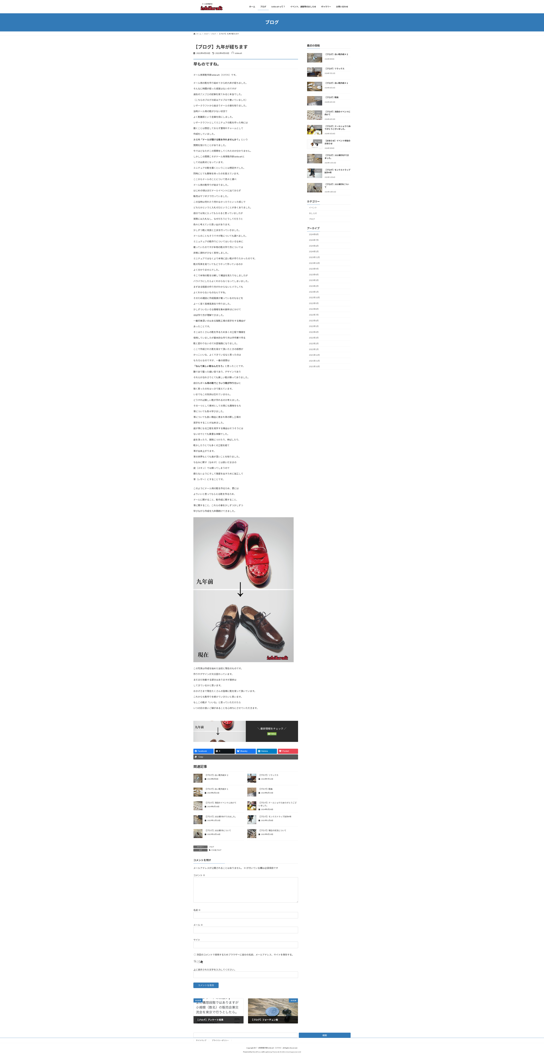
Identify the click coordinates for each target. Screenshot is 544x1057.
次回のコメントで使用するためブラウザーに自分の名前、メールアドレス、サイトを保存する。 (245, 954)
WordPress (256, 1052)
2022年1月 (314, 349)
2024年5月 (314, 251)
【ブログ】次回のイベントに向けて (220, 802)
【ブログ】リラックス (268, 775)
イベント (313, 207)
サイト (196, 939)
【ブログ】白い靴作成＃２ (217, 775)
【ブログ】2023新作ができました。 (221, 816)
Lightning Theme (271, 1052)
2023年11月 (314, 257)
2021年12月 (314, 355)
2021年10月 (314, 366)
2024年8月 (314, 234)
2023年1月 (314, 291)
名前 (197, 910)
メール (198, 925)
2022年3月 (314, 337)
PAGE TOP (529, 1022)
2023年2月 (314, 286)
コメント (199, 875)
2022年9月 (314, 303)
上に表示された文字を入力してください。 (214, 969)
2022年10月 (314, 297)
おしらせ (313, 213)
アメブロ (204, 94)
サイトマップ (201, 1040)
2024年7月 (314, 240)
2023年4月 (314, 274)
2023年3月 (314, 280)
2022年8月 (314, 309)
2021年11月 (314, 360)
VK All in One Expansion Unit (290, 1052)
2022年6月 (314, 320)
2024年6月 (314, 245)
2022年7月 (314, 315)
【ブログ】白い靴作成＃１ (217, 789)
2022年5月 (314, 326)
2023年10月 (314, 263)
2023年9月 (314, 269)
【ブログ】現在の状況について (272, 830)
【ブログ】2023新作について (218, 830)
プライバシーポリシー (220, 1040)
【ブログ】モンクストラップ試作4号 (275, 816)
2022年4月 (314, 332)
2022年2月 (314, 343)
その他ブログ (216, 850)
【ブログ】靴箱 (265, 789)
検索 (324, 1035)
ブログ (211, 847)
